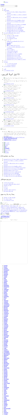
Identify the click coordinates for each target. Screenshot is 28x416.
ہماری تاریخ (11, 36)
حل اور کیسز (7, 185)
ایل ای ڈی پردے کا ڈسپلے (14, 57)
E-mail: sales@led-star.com (10, 138)
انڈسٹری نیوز (11, 64)
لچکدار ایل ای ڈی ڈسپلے (14, 53)
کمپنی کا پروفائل (12, 35)
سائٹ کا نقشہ (5, 205)
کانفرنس (9, 42)
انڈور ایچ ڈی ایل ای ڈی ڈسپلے (16, 59)
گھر (5, 8)
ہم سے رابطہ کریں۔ (10, 66)
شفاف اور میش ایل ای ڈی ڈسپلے (16, 24)
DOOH (9, 43)
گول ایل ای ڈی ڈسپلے (13, 55)
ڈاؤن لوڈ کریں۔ (12, 38)
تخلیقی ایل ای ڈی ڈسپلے (14, 28)
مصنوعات (6, 10)
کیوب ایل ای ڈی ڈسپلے (14, 56)
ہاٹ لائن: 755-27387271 (10, 140)
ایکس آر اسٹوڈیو (12, 52)
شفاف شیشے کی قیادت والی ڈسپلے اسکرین (9, 210)
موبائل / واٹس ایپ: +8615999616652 (14, 137)
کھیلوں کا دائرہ (12, 50)
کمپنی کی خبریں (12, 63)
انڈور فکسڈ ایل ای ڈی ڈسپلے (16, 20)
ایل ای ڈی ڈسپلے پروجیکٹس (15, 41)
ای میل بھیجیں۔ (6, 215)
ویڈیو (6, 60)
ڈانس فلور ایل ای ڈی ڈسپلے (15, 27)
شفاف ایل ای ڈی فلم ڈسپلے (15, 29)
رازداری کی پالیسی (10, 189)
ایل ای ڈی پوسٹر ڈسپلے (14, 25)
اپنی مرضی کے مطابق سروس (12, 32)
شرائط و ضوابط (8, 190)
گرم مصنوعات (14, 205)
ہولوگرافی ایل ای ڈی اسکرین (16, 31)
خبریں (6, 62)
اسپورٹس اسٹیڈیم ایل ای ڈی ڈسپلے (15, 167)
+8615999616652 (5, 216)
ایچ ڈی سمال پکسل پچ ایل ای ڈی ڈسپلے (15, 159)
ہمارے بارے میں (9, 182)
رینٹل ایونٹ (11, 49)
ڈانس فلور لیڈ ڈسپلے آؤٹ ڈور (14, 207)
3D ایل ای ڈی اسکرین (13, 45)
